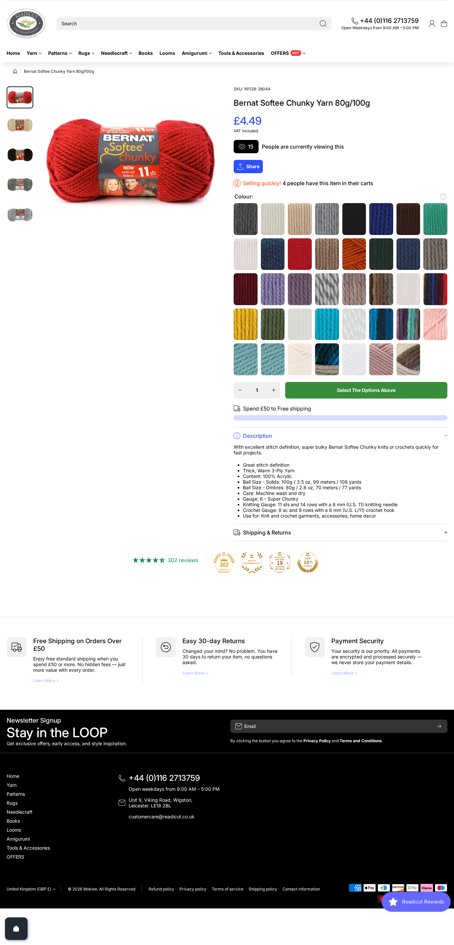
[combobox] (194, 23)
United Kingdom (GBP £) (29, 889)
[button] (444, 23)
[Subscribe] (439, 726)
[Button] (443, 196)
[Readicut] (27, 24)
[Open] (16, 928)
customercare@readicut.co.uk (161, 816)
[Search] (323, 23)
